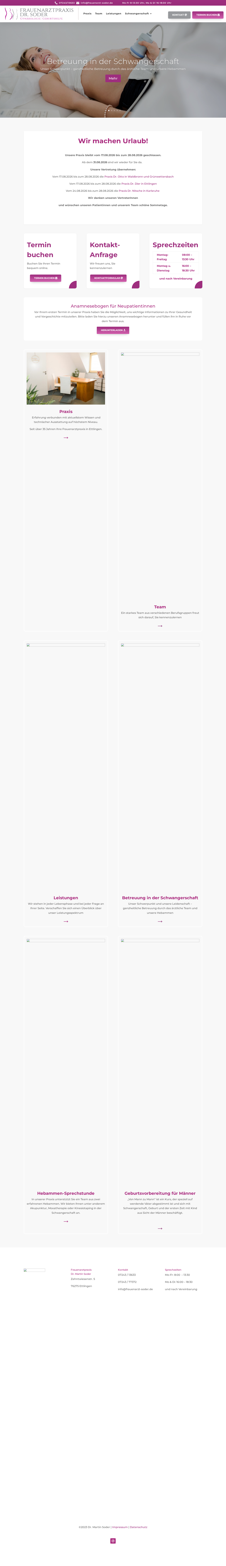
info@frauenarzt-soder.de (97, 2)
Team (98, 13)
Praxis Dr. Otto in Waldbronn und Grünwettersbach (139, 176)
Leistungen (113, 13)
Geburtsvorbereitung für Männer (160, 1193)
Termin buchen (206, 14)
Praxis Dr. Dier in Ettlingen (139, 183)
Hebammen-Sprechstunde (65, 1193)
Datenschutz (138, 1527)
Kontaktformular (107, 278)
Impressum (120, 1527)
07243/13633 (67, 2)
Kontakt (178, 14)
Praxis (87, 13)
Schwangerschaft (137, 13)
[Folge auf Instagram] (113, 1541)
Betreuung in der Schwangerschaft (113, 61)
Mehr (113, 78)
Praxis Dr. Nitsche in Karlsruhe (139, 190)
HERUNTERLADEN (112, 330)
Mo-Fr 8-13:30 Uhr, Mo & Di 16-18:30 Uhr (146, 2)
